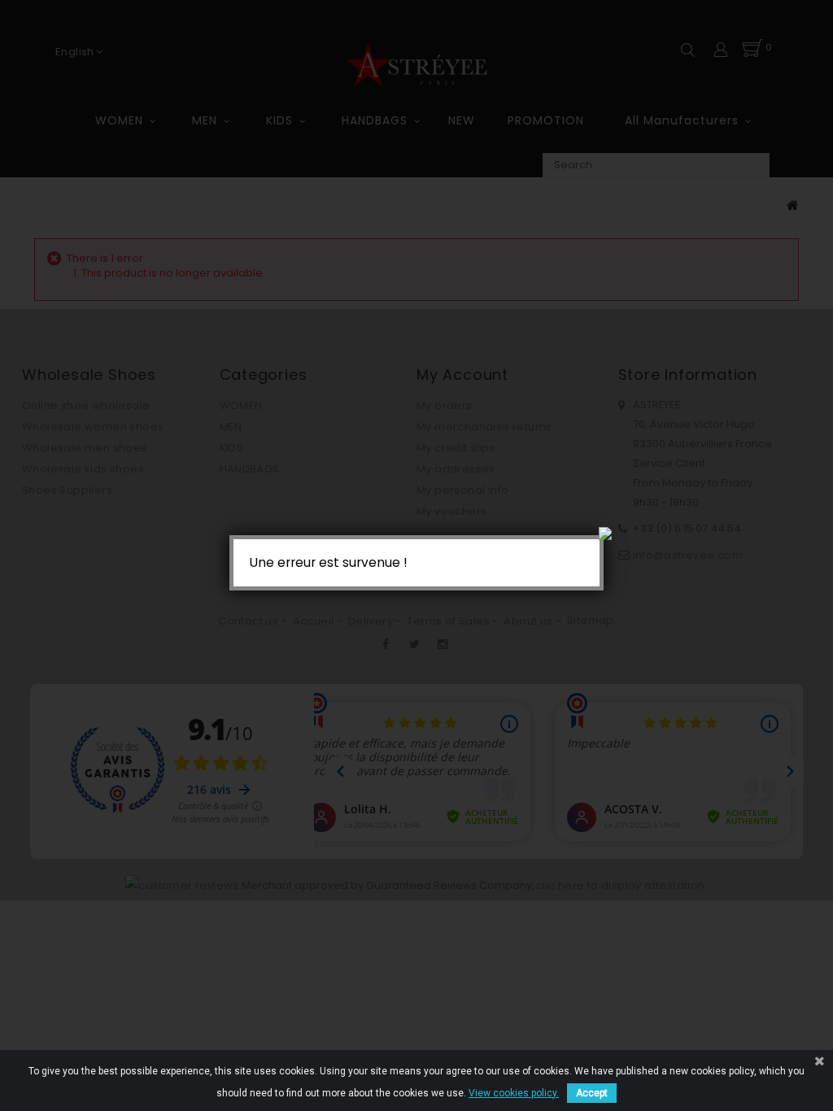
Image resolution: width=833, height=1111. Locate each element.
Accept (592, 1093)
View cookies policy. (514, 1093)
